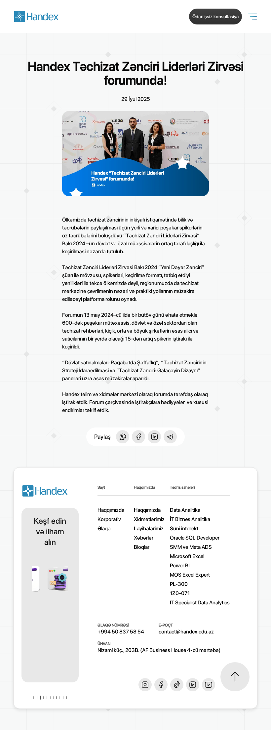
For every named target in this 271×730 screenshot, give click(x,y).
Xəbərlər (143, 538)
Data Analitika (185, 510)
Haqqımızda (147, 510)
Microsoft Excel (187, 556)
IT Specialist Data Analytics (200, 602)
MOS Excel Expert (190, 575)
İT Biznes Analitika (190, 519)
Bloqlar (141, 547)
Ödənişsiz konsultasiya (215, 16)
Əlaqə (104, 528)
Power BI (180, 565)
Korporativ (109, 519)
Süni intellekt (184, 528)
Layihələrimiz (149, 528)
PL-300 (179, 584)
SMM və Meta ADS (191, 547)
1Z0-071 (180, 593)
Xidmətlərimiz (149, 519)
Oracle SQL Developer (194, 538)
